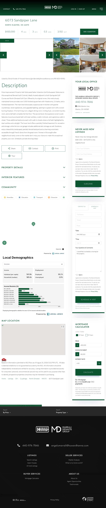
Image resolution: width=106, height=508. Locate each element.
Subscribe (88, 184)
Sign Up (82, 9)
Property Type (61, 412)
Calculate (88, 372)
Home (4, 379)
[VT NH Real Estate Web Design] (87, 499)
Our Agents (86, 112)
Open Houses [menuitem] (32, 463)
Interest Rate (80, 359)
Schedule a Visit (94, 207)
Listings (10, 379)
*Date (77, 231)
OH (16, 379)
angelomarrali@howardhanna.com (70, 445)
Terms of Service (83, 308)
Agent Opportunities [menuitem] (74, 481)
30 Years (81, 335)
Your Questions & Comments (84, 248)
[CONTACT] (89, 32)
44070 (44, 379)
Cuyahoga (23, 379)
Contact (6, 9)
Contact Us (78, 112)
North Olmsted (34, 379)
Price (77, 341)
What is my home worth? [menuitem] (74, 463)
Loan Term (79, 332)
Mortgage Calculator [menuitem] (32, 478)
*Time (77, 239)
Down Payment (81, 350)
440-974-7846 (21, 9)
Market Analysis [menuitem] (74, 460)
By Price (6, 412)
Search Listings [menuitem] (32, 460)
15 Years (90, 335)
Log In (73, 9)
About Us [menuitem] (74, 478)
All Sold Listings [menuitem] (32, 466)
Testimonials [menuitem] (74, 484)
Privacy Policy (94, 175)
